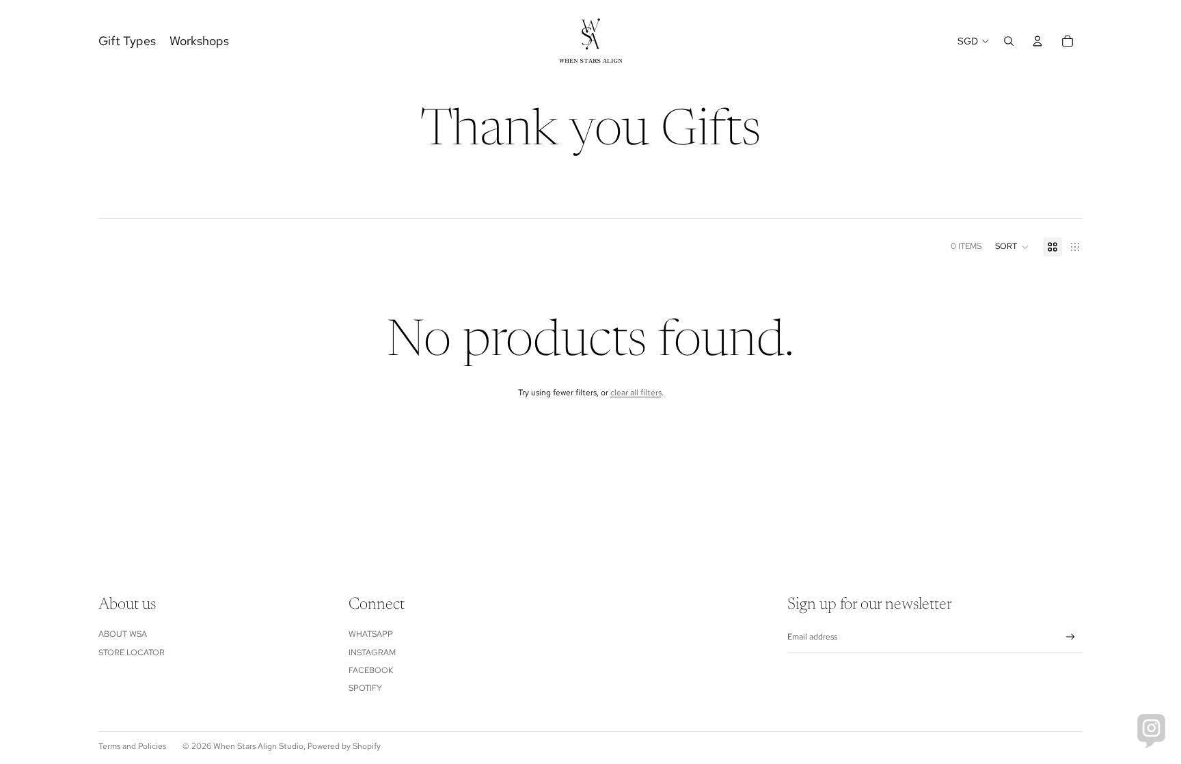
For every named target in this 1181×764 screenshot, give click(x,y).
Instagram (372, 652)
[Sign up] (1071, 637)
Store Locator (131, 652)
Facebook (371, 670)
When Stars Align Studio (258, 746)
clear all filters (636, 392)
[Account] (1037, 41)
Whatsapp (371, 634)
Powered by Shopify (344, 746)
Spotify (365, 688)
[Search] (1009, 41)
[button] (1012, 247)
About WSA (122, 634)
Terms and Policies (132, 746)
